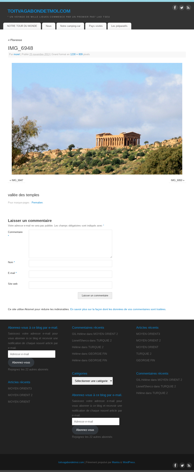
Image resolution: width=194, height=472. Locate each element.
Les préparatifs (119, 26)
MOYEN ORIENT (19, 401)
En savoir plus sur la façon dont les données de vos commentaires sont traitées (117, 309)
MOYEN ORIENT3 (20, 388)
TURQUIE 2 (104, 340)
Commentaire (13, 234)
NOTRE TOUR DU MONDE (22, 26)
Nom (11, 262)
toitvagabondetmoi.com (39, 10)
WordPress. (129, 462)
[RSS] (188, 8)
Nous (49, 26)
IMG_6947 (17, 180)
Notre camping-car (70, 26)
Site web (12, 284)
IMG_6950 (176, 180)
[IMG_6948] (97, 119)
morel (17, 54)
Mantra (116, 462)
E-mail (12, 273)
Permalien (37, 202)
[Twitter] (182, 8)
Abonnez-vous (21, 362)
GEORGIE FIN (97, 353)
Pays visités (96, 26)
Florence (15, 40)
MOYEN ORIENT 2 (20, 395)
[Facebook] (175, 8)
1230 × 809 (76, 54)
